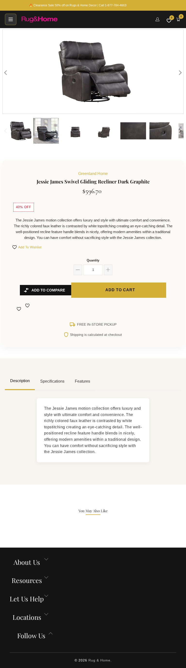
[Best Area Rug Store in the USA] (85, 19)
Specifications (52, 381)
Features (82, 381)
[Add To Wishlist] (19, 309)
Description (20, 381)
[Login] (157, 19)
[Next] (180, 72)
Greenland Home (93, 174)
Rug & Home (99, 660)
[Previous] (6, 72)
